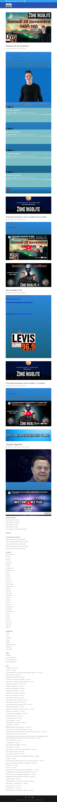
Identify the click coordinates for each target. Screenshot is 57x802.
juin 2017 (8, 613)
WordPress (39, 800)
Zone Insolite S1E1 (10, 788)
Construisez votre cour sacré (13, 734)
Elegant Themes (24, 800)
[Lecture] (7, 114)
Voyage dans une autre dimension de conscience (17, 776)
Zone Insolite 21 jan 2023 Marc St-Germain (16, 529)
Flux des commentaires (11, 659)
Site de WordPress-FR (11, 662)
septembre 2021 (10, 570)
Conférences (9, 637)
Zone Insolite (9, 649)
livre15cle (8, 767)
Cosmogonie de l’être (11, 718)
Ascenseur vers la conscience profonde (15, 679)
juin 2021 (8, 572)
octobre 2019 (9, 595)
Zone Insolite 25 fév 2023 (12, 527)
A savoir (8, 633)
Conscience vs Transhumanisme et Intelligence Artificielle (19, 756)
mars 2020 (8, 591)
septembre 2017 (10, 611)
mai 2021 (8, 575)
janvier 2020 (9, 593)
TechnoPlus (8, 647)
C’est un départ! (9, 747)
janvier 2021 (9, 581)
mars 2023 (8, 561)
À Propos (8, 758)
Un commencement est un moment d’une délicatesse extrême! (21, 672)
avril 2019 (8, 597)
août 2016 (8, 627)
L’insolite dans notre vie (11, 715)
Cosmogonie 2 (9, 725)
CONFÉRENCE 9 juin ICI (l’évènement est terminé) (18, 772)
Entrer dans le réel (10, 675)
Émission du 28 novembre (17, 46)
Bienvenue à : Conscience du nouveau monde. (17, 709)
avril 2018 (8, 602)
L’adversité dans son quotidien (13, 722)
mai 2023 (8, 556)
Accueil (7, 670)
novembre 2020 (9, 584)
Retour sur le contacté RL (12, 695)
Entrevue (24, 48)
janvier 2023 (9, 563)
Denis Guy (10, 48)
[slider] (49, 114)
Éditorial (8, 640)
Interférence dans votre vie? (12, 684)
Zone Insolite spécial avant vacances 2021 (16, 704)
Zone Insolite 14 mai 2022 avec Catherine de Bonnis (18, 749)
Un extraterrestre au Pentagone (13, 713)
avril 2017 (8, 618)
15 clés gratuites (10, 742)
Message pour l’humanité (12, 706)
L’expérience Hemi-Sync (11, 686)
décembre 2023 (9, 554)
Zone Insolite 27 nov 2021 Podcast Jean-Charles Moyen (19, 769)
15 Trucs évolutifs (10, 720)
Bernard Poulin (9, 541)
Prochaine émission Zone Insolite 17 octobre (25, 383)
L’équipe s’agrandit (14, 444)
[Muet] (46, 114)
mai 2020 (8, 588)
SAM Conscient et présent (12, 697)
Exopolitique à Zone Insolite (12, 693)
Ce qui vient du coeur (11, 740)
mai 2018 (8, 600)
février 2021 (8, 579)
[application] (28, 114)
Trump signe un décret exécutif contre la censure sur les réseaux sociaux (23, 731)
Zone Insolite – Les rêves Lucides (14, 783)
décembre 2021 (9, 568)
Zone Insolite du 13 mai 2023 (13, 522)
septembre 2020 (10, 586)
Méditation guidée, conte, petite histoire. (15, 727)
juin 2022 (8, 566)
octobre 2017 (9, 609)
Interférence (9, 765)
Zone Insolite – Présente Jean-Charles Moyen (16, 681)
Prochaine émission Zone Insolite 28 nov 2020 (26, 217)
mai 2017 (8, 616)
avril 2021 (8, 577)
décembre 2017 (9, 606)
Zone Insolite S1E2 (14, 290)
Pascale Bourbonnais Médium (13, 744)
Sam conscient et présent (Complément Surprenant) (18, 763)
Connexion (8, 655)
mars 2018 (8, 604)
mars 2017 (8, 620)
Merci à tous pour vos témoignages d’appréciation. (18, 774)
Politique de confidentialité (12, 688)
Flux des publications (11, 657)
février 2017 (8, 622)
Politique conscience (11, 644)
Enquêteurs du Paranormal (12, 520)
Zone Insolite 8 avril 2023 (12, 524)
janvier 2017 (9, 625)
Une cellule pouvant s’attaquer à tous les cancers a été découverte (22, 760)
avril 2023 (8, 559)
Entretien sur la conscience (12, 711)
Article (23, 447)
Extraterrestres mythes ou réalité (14, 700)
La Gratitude (9, 668)
